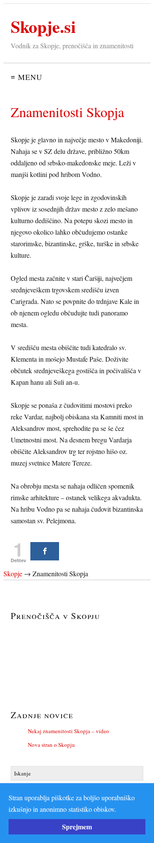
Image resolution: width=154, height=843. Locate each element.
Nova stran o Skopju (51, 745)
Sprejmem (77, 826)
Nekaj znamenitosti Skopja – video (68, 731)
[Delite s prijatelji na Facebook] (44, 551)
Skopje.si (43, 26)
